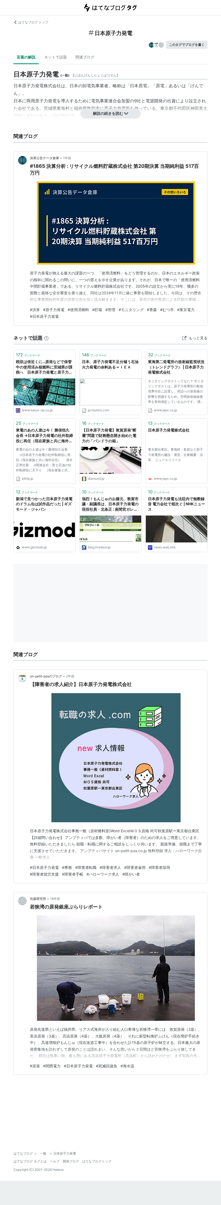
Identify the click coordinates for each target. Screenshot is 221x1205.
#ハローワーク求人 (103, 874)
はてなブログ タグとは (30, 1161)
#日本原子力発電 (44, 316)
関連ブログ (84, 57)
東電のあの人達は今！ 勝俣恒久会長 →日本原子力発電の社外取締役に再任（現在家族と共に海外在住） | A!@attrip (44, 436)
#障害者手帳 (72, 874)
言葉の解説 (26, 57)
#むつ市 (167, 309)
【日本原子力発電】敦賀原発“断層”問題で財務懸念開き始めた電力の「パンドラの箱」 (109, 435)
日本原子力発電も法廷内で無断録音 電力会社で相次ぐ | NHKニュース (176, 503)
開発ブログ (71, 1161)
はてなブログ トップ (33, 22)
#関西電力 (52, 1066)
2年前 (70, 676)
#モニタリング (131, 309)
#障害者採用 (159, 867)
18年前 (55, 899)
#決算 (35, 309)
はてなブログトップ (96, 1161)
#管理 (110, 309)
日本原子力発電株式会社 (168, 430)
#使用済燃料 (78, 309)
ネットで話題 (55, 57)
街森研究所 (38, 899)
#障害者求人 (110, 867)
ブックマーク (28, 354)
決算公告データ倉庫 (44, 158)
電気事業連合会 (106, 100)
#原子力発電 (53, 309)
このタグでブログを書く (187, 45)
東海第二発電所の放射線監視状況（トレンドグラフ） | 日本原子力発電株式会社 (176, 366)
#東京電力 (186, 309)
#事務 (67, 867)
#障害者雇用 (135, 867)
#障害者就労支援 (44, 874)
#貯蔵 (97, 309)
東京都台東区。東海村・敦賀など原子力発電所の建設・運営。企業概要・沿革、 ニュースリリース (175, 454)
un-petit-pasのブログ (46, 676)
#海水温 (127, 1066)
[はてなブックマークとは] (46, 338)
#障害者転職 (85, 867)
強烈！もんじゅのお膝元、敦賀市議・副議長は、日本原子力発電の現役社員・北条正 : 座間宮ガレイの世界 (110, 504)
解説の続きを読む (108, 113)
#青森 (152, 309)
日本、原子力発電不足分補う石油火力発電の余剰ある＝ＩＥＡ (110, 364)
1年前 (67, 158)
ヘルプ (55, 1161)
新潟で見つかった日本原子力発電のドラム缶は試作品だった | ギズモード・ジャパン (44, 503)
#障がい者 (131, 874)
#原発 (35, 1066)
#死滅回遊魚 (106, 1066)
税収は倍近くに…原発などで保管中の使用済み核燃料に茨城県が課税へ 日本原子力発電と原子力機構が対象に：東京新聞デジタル (44, 367)
